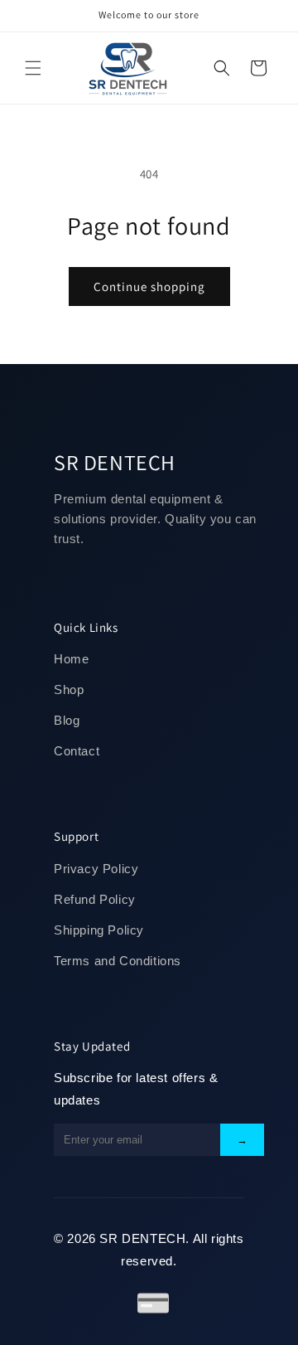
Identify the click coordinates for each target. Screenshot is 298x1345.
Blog (66, 720)
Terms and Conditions (117, 961)
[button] (33, 68)
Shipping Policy (99, 930)
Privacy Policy (96, 869)
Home (71, 659)
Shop (69, 689)
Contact (76, 751)
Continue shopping (149, 286)
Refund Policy (95, 899)
